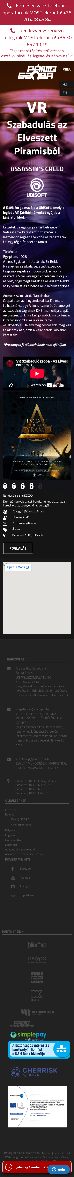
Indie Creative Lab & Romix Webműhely (44, 1157)
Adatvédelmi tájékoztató (20, 849)
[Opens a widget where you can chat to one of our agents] (58, 1170)
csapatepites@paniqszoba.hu (34, 709)
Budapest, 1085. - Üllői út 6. (32, 793)
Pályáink (10, 830)
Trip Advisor (27, 895)
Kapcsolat (11, 844)
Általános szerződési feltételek (24, 854)
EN (65, 92)
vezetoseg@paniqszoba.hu (33, 759)
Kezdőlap (11, 810)
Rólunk (9, 814)
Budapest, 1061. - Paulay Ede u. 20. (37, 781)
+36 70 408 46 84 (47, 16)
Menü (66, 69)
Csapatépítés (13, 840)
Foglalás (18, 548)
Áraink (16, 529)
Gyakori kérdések (22, 825)
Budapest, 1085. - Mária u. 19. (33, 789)
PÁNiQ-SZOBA (20, 819)
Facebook (26, 868)
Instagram (26, 886)
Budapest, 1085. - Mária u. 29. (33, 785)
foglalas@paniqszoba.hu (31, 668)
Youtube (25, 877)
